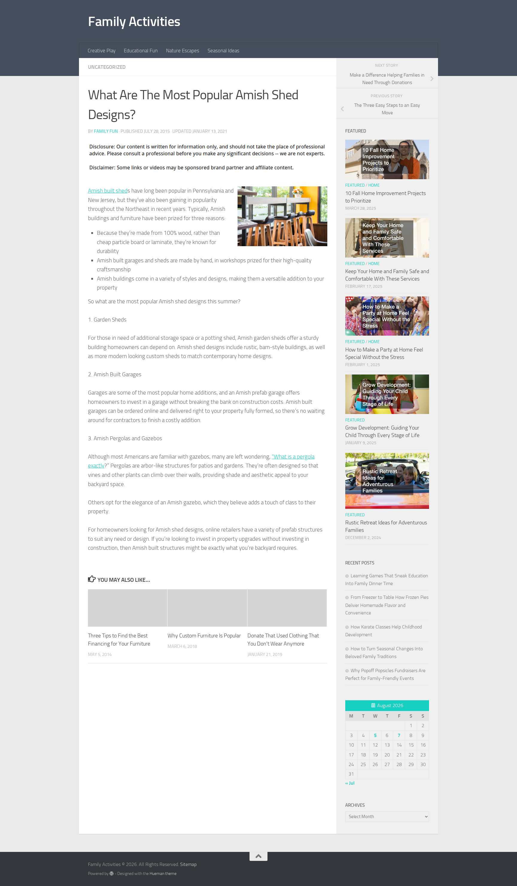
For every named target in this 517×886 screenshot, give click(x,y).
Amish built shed (107, 190)
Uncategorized (107, 67)
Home (374, 185)
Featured (355, 185)
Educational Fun (141, 51)
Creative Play (101, 51)
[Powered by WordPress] (112, 873)
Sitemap (188, 864)
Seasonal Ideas (223, 51)
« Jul (350, 783)
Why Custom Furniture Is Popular (204, 635)
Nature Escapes (182, 51)
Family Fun (106, 131)
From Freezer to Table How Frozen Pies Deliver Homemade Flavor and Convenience (386, 605)
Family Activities (134, 21)
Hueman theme (163, 873)
